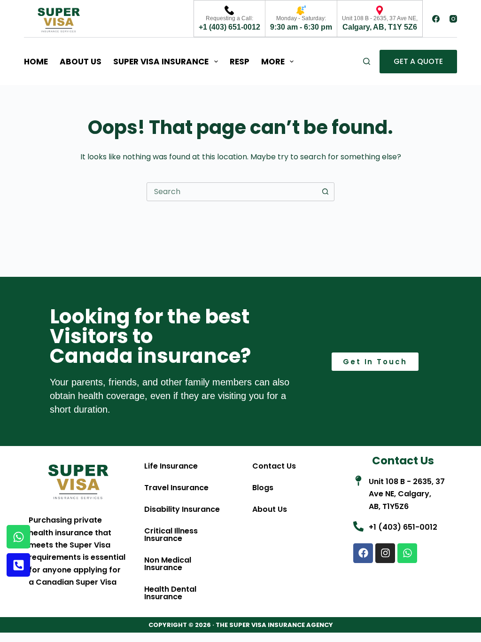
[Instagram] (453, 19)
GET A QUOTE (418, 61)
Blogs (262, 487)
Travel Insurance (176, 487)
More (273, 61)
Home (36, 61)
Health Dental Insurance (170, 593)
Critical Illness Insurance (171, 534)
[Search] (366, 61)
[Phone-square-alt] (18, 565)
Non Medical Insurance (167, 564)
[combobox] (231, 191)
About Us (80, 61)
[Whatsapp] (407, 553)
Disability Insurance (182, 509)
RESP (239, 61)
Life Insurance (171, 466)
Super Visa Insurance (161, 61)
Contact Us (274, 466)
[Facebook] (436, 19)
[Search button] (325, 192)
